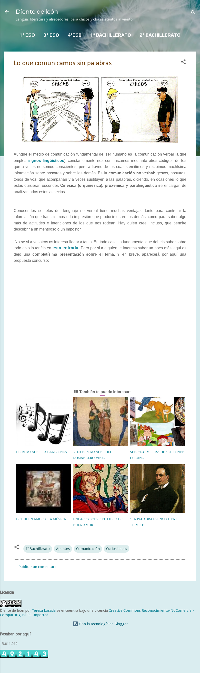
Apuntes (63, 549)
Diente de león (37, 11)
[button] (183, 62)
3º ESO (51, 35)
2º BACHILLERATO (160, 35)
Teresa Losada (44, 610)
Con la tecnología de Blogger (103, 624)
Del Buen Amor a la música (41, 519)
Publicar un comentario (38, 567)
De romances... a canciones (41, 452)
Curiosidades (116, 549)
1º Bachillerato (38, 549)
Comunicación (88, 549)
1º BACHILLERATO (110, 35)
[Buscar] (193, 13)
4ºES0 (74, 35)
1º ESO (27, 35)
